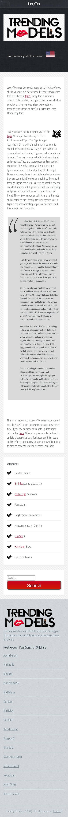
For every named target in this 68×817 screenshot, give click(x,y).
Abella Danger (10, 655)
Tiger (9, 136)
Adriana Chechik (11, 766)
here (22, 433)
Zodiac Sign (20, 494)
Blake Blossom (10, 729)
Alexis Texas (9, 784)
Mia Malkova (9, 692)
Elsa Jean (8, 701)
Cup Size (19, 536)
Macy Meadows (11, 683)
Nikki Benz (8, 747)
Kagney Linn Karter (12, 756)
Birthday (19, 483)
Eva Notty (8, 710)
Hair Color (20, 546)
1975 (28, 96)
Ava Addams (9, 775)
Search (34, 585)
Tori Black (8, 719)
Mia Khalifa (8, 664)
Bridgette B (8, 738)
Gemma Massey (11, 793)
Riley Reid (8, 673)
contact (58, 811)
